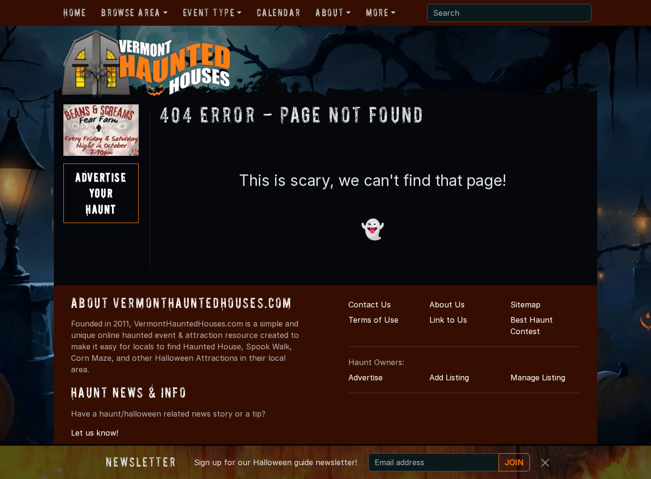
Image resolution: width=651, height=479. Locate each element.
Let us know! (94, 433)
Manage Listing (537, 377)
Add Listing (449, 377)
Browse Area (130, 12)
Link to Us (448, 320)
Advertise (365, 377)
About (329, 12)
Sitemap (525, 304)
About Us (447, 304)
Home (74, 12)
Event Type (209, 12)
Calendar (278, 12)
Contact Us (369, 304)
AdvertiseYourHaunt (100, 193)
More (377, 12)
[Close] (545, 463)
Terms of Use (373, 320)
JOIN (514, 462)
